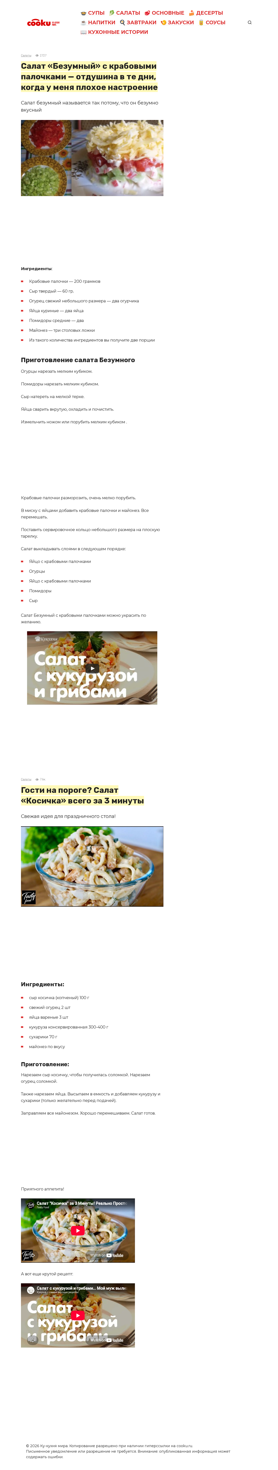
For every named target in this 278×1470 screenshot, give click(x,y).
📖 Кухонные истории (114, 32)
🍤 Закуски (177, 22)
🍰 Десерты (205, 13)
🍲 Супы (92, 13)
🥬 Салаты (124, 13)
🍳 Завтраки (138, 22)
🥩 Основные (164, 13)
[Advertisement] (92, 230)
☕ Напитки (97, 22)
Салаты (26, 55)
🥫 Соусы (211, 22)
